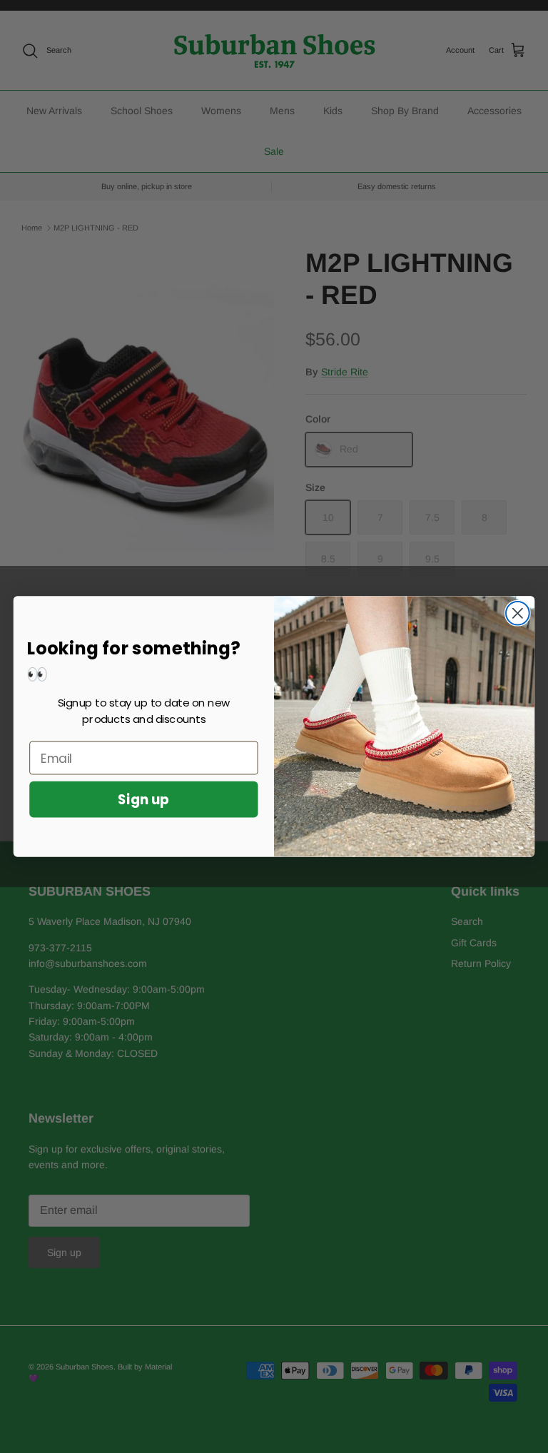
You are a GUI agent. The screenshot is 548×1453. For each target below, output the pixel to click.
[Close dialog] (517, 613)
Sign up (143, 799)
